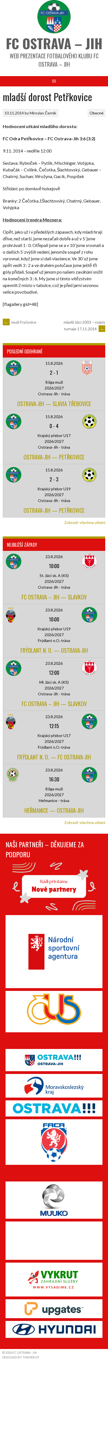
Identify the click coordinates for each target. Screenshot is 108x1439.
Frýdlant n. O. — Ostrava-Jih (54, 650)
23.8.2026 (54, 556)
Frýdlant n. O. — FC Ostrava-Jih (54, 757)
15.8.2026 (54, 363)
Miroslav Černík (43, 113)
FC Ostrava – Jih (54, 43)
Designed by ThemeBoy (20, 1357)
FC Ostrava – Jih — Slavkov (54, 597)
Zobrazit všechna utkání (84, 522)
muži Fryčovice (20, 322)
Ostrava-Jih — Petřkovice (54, 457)
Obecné (96, 113)
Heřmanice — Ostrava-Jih (54, 810)
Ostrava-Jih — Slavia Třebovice (54, 403)
